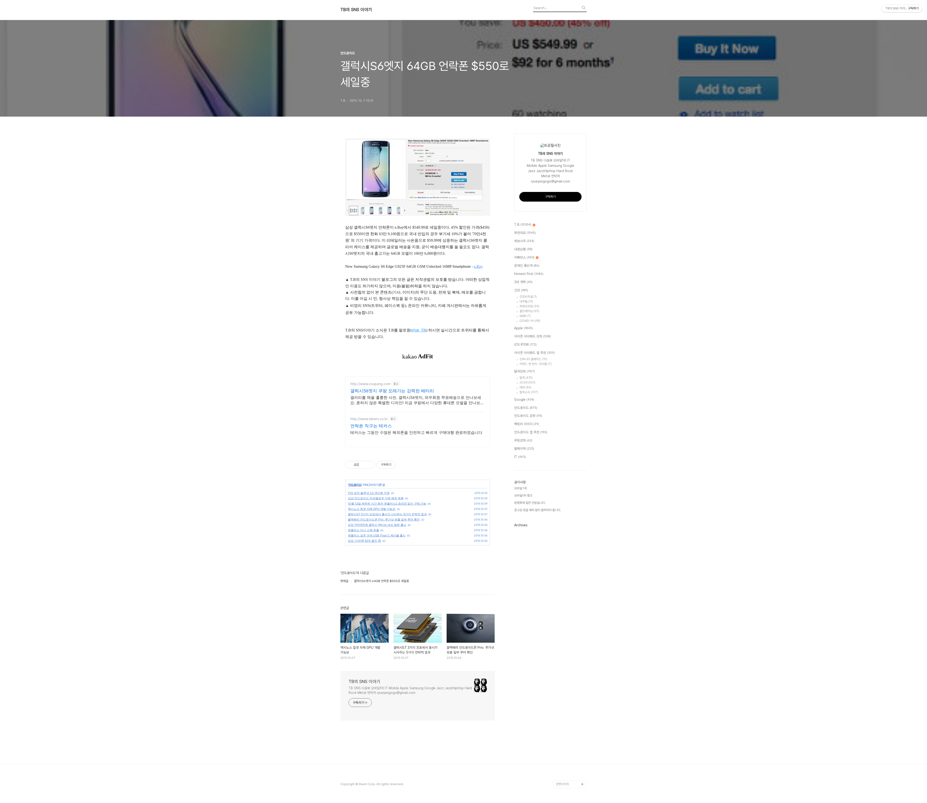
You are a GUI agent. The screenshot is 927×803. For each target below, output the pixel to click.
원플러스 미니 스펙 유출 (363, 530)
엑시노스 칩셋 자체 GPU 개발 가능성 (371, 509)
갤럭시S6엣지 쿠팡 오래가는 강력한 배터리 (392, 390)
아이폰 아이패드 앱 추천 (534, 353)
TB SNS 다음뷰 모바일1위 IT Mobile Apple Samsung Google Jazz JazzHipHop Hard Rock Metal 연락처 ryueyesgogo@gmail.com (410, 690)
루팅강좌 (523, 440)
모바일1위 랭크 (523, 495)
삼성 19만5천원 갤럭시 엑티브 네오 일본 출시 (377, 525)
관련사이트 (562, 784)
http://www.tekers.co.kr (369, 419)
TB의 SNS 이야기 (356, 9)
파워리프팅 (529, 306)
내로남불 (523, 249)
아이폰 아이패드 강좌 (532, 336)
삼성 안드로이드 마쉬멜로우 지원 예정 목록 (376, 498)
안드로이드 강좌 (528, 416)
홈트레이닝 (529, 311)
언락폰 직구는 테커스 (371, 425)
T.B (522, 224)
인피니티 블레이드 (533, 359)
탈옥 (526, 378)
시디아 (527, 382)
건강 (521, 290)
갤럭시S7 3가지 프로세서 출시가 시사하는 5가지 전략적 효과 (387, 514)
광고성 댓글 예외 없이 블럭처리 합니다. (537, 510)
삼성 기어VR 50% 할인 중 (364, 540)
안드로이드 (355, 484)
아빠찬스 (524, 257)
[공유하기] (363, 464)
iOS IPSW (525, 344)
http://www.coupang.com (370, 384)
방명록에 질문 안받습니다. (530, 503)
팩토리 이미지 (526, 424)
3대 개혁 (523, 282)
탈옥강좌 (524, 371)
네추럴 (526, 301)
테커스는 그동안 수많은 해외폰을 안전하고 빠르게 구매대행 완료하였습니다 (416, 432)
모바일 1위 (520, 488)
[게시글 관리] (369, 464)
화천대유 (525, 233)
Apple (523, 328)
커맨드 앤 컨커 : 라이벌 (536, 364)
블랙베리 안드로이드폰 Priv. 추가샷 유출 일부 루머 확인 (384, 519)
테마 (525, 387)
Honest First (528, 274)
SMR (525, 316)
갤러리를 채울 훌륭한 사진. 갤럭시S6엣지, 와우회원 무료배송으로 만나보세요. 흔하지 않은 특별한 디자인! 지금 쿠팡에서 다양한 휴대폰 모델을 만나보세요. (417, 400)
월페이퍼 (524, 449)
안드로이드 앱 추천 (530, 432)
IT (520, 457)
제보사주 (524, 241)
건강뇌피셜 (528, 296)
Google (524, 400)
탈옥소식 (529, 392)
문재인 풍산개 (526, 266)
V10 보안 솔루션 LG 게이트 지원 (369, 493)
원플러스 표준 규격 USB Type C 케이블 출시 (377, 535)
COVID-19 (530, 321)
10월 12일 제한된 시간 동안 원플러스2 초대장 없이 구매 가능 (387, 503)
